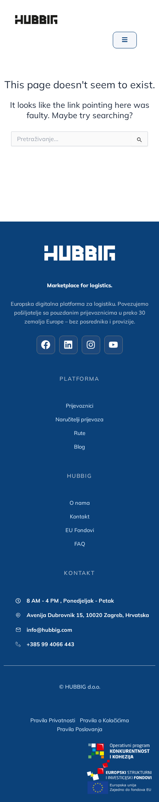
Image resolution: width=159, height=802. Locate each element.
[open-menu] (125, 40)
